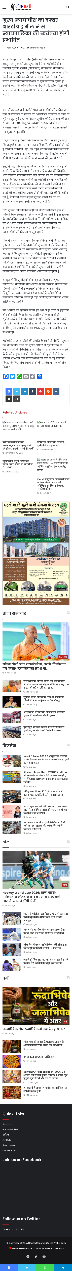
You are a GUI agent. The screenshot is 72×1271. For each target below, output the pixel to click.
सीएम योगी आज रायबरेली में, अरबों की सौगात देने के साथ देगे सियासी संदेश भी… (34, 666)
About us (8, 1124)
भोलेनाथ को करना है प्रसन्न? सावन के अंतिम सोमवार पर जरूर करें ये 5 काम (43, 1043)
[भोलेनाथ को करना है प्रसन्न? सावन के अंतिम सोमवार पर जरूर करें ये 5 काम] (12, 1046)
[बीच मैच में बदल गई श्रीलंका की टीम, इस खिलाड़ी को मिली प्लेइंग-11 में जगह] (12, 949)
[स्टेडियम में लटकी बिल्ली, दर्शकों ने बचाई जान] (53, 430)
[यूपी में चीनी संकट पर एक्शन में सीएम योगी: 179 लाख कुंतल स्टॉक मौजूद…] (12, 702)
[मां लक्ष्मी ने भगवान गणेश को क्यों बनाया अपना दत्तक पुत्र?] (12, 1092)
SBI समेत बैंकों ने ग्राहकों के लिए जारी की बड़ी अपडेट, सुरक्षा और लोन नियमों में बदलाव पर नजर (44, 826)
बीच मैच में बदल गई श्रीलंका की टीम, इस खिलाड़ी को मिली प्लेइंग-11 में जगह (45, 946)
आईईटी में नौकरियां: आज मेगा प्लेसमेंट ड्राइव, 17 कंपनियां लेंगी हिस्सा (44, 714)
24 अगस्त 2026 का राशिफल (38, 1057)
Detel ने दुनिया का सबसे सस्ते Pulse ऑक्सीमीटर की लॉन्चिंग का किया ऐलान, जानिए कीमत (53, 484)
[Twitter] (16, 391)
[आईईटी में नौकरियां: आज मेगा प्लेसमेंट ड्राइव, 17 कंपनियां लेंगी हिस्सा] (12, 717)
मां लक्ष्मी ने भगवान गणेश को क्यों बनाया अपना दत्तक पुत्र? (45, 1089)
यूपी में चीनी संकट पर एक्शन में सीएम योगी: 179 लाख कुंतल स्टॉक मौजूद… (43, 699)
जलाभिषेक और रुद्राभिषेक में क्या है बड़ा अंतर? (34, 1029)
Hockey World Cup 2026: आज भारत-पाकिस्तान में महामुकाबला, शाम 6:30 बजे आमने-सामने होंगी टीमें (31, 896)
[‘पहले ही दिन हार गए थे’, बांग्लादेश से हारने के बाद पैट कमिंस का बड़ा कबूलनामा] (12, 964)
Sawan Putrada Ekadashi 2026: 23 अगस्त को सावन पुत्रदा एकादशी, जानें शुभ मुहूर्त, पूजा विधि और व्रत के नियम (45, 1075)
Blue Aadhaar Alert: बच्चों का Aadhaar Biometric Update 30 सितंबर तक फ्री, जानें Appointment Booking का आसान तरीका (45, 777)
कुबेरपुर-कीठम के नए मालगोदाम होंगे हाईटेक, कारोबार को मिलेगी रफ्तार (43, 728)
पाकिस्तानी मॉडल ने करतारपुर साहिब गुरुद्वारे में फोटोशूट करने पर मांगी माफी (18, 445)
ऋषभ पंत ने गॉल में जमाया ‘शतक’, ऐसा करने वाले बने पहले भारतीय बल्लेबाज (44, 931)
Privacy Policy (10, 1129)
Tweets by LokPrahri (13, 1229)
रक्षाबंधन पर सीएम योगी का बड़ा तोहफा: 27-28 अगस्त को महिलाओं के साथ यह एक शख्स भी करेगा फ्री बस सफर (46, 684)
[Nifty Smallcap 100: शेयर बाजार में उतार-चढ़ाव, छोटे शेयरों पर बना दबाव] (12, 796)
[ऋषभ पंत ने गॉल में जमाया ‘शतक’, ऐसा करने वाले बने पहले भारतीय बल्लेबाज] (12, 934)
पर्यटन (6, 1134)
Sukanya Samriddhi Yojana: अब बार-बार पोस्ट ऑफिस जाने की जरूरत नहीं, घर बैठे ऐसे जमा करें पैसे (45, 810)
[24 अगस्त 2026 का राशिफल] (12, 1061)
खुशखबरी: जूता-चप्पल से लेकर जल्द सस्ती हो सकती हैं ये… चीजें (18, 464)
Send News (9, 1145)
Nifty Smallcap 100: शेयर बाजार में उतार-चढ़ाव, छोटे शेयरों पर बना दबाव (43, 793)
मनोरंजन (7, 1140)
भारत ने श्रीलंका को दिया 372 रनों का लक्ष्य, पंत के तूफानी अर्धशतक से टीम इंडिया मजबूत (46, 917)
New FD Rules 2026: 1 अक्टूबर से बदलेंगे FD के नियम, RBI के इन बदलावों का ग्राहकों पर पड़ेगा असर (46, 760)
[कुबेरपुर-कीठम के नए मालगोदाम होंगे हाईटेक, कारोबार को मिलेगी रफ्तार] (12, 732)
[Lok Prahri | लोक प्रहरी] (21, 7)
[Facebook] (9, 391)
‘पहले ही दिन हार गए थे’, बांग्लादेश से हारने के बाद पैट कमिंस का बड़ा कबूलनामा (46, 961)
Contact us (9, 1150)
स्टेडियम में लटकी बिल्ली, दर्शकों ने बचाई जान (51, 444)
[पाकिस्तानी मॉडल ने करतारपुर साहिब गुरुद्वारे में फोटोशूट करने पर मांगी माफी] (19, 430)
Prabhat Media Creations (50, 1248)
